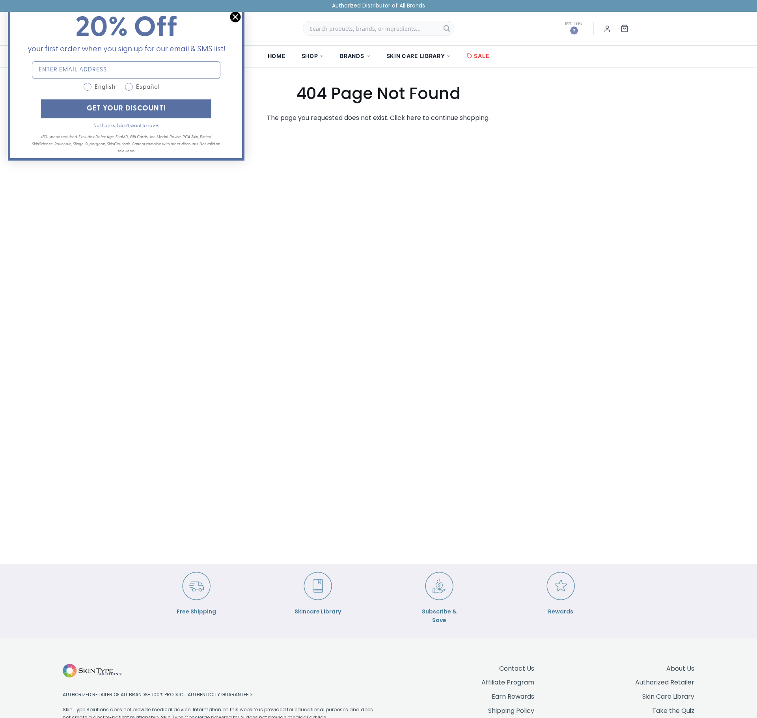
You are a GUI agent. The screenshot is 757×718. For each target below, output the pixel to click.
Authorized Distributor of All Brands (378, 5)
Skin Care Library (668, 696)
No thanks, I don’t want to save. (126, 125)
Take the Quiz (673, 710)
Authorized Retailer (664, 682)
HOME (277, 55)
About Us (680, 668)
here (413, 117)
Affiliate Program (507, 682)
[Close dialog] (235, 17)
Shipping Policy (511, 710)
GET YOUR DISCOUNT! (126, 108)
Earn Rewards (513, 696)
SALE (481, 55)
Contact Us (516, 668)
